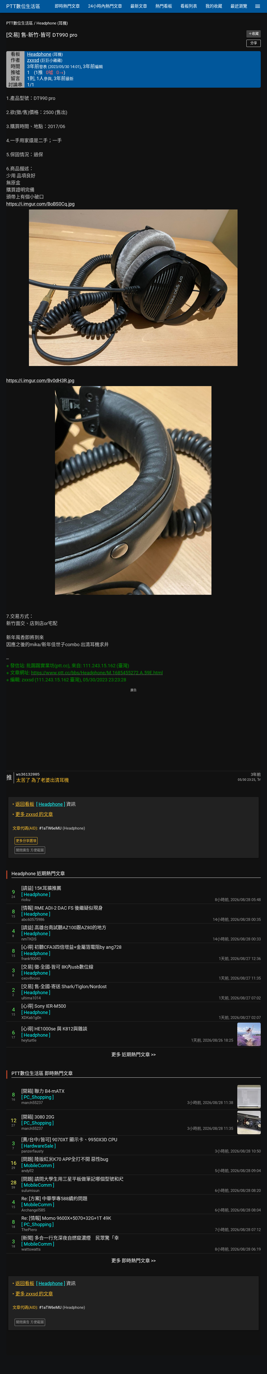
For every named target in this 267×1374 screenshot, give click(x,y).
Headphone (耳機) (52, 23)
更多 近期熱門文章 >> (133, 1054)
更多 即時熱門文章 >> (133, 1260)
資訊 (44, 804)
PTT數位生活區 (19, 23)
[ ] (35, 894)
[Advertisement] (133, 730)
